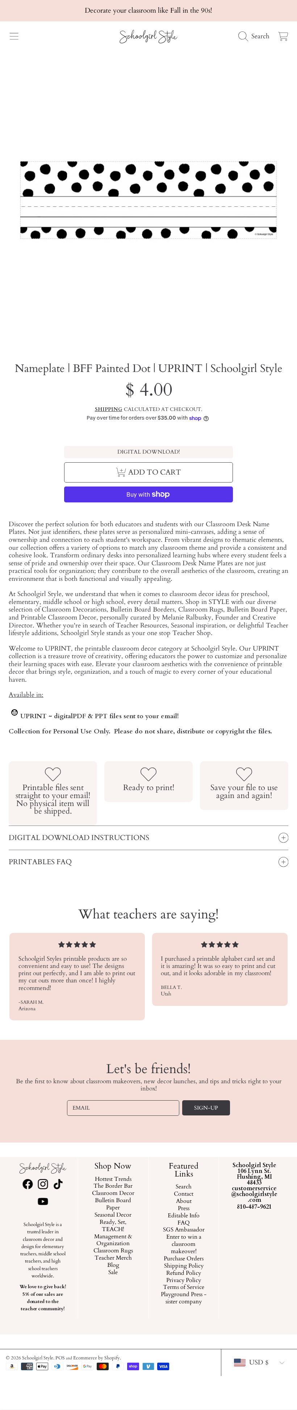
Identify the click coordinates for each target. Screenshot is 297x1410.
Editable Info (184, 1216)
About (184, 1201)
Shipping (108, 409)
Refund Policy (183, 1273)
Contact (183, 1194)
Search (184, 1187)
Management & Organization (113, 1240)
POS (60, 1358)
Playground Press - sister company (183, 1298)
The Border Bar (113, 1186)
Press (183, 1208)
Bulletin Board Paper (113, 1204)
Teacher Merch (113, 1258)
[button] (13, 36)
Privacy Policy (183, 1280)
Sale (113, 1272)
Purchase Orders (184, 1259)
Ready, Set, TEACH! (113, 1226)
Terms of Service (183, 1287)
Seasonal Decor (113, 1215)
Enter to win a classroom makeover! (183, 1245)
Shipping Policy (184, 1266)
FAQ (183, 1223)
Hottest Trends (113, 1179)
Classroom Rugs (113, 1251)
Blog (113, 1265)
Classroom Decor (113, 1193)
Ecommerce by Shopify (96, 1358)
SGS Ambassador (184, 1230)
